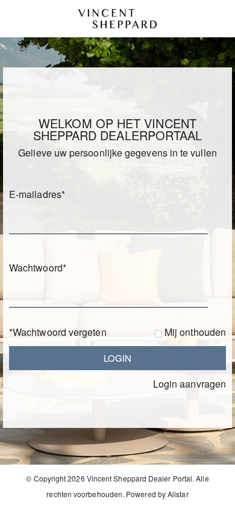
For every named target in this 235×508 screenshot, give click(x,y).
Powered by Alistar (157, 494)
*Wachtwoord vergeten (58, 332)
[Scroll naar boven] (209, 494)
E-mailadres (37, 194)
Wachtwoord (37, 267)
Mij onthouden (195, 332)
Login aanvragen (189, 384)
